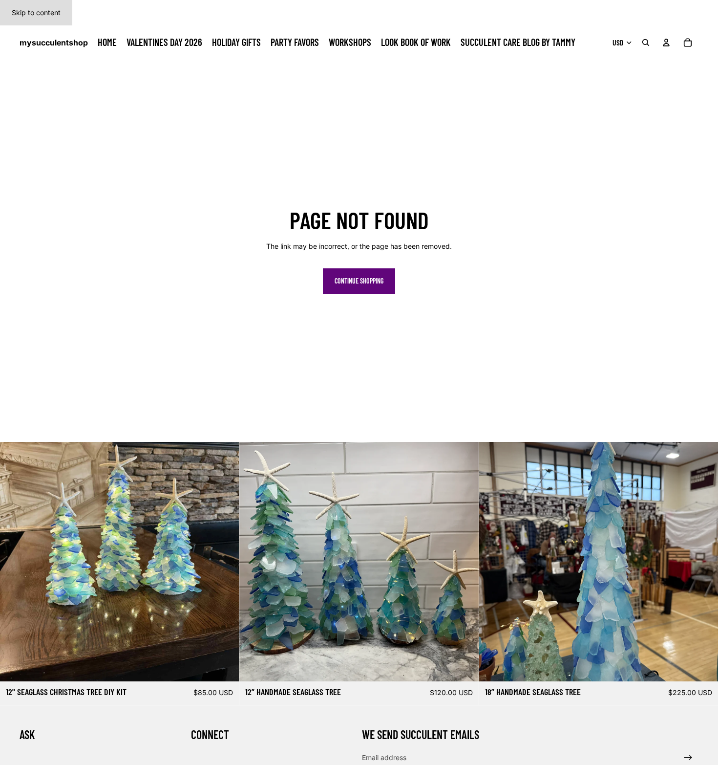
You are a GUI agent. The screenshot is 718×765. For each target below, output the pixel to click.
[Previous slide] (254, 561)
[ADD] (224, 667)
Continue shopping (359, 281)
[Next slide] (464, 561)
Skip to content (36, 12)
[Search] (645, 42)
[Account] (666, 42)
